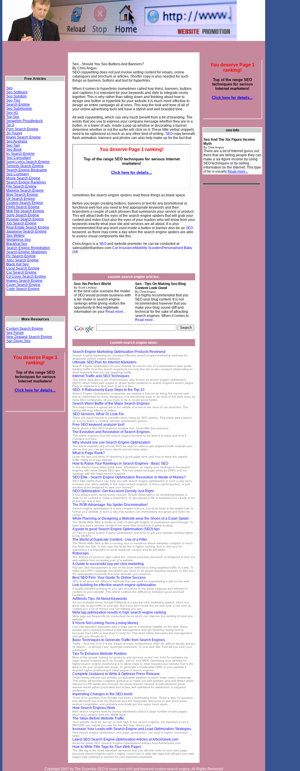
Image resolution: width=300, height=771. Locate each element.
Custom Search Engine (24, 203)
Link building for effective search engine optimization (114, 585)
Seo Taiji (13, 145)
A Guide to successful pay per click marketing (108, 564)
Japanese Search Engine (26, 231)
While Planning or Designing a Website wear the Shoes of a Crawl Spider (130, 518)
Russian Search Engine (25, 219)
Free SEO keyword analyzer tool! (98, 425)
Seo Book (14, 149)
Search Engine (18, 104)
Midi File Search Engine (25, 211)
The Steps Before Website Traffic (98, 718)
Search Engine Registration (28, 248)
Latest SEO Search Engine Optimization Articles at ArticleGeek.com (125, 739)
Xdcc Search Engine (22, 260)
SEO (169, 134)
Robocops (80, 553)
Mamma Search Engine (25, 190)
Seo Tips (13, 100)
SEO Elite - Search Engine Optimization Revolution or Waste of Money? (129, 477)
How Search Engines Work (93, 708)
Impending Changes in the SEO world (102, 694)
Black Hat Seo (17, 264)
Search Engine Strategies (26, 252)
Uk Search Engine (20, 199)
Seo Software (17, 92)
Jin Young (14, 133)
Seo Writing (15, 235)
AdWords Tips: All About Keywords (99, 599)
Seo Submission (19, 109)
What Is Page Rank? (88, 453)
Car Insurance (123, 248)
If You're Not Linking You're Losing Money (105, 623)
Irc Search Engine (20, 154)
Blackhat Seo (16, 244)
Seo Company (17, 174)
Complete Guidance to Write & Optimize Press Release (116, 674)
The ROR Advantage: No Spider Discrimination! (110, 505)
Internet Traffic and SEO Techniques (100, 376)
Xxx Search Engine (21, 223)
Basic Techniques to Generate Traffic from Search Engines (118, 640)
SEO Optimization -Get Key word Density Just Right (113, 491)
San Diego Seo (18, 341)
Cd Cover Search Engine (26, 276)
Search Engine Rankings (26, 182)
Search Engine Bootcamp (26, 170)
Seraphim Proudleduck (24, 121)
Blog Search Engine (22, 195)
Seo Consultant (18, 158)
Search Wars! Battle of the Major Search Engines (111, 403)
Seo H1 (12, 113)
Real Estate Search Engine (27, 227)
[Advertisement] (110, 49)
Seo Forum (15, 333)
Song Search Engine (22, 215)
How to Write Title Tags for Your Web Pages (106, 747)
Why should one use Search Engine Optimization (111, 442)
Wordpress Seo (18, 240)
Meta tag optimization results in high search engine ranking (119, 612)
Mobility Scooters (148, 248)
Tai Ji (10, 125)
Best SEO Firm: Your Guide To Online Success (109, 578)
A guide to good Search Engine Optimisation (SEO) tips (116, 529)
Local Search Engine (23, 268)
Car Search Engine (21, 272)
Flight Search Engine (23, 207)
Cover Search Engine (23, 285)
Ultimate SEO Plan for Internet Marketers (104, 362)
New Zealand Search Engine (29, 337)
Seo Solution (16, 96)
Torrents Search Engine (25, 166)
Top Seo (12, 117)
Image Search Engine (23, 137)
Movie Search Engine (23, 178)
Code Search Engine (23, 289)
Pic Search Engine (21, 256)
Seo (9, 88)
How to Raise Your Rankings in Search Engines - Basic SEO (120, 463)
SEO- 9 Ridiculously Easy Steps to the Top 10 (108, 390)
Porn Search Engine (22, 129)
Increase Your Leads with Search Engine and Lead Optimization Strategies (131, 729)
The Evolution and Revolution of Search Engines (111, 432)
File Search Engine (21, 186)
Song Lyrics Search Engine (28, 162)
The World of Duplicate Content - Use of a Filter (109, 540)
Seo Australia (16, 141)
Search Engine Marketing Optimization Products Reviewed (119, 352)
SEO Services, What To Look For (98, 414)
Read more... (115, 312)
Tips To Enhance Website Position (99, 654)
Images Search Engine (24, 281)
